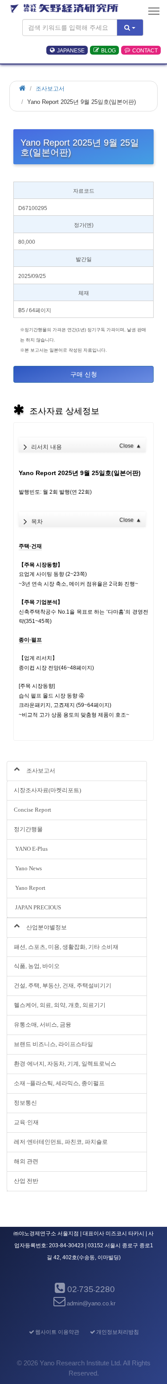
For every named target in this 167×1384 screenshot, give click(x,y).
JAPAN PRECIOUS (37, 907)
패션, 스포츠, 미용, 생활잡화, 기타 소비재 (66, 947)
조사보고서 (50, 88)
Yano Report (29, 887)
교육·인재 (26, 1122)
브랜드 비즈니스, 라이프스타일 (53, 1044)
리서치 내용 (86, 447)
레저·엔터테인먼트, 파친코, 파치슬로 (61, 1141)
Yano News (28, 868)
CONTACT (145, 50)
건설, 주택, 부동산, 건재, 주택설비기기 (62, 985)
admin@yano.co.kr (91, 1303)
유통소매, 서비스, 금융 (42, 1024)
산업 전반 (26, 1181)
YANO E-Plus (31, 848)
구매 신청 (83, 374)
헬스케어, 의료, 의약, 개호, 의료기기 (60, 1005)
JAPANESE (71, 50)
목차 (86, 521)
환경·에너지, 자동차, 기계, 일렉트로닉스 (65, 1063)
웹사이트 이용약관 (57, 1332)
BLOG (108, 50)
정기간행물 (28, 829)
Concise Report (32, 809)
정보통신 (25, 1102)
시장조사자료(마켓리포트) (47, 790)
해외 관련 (26, 1161)
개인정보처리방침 (117, 1332)
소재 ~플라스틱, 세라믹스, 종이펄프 (59, 1083)
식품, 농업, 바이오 (37, 966)
